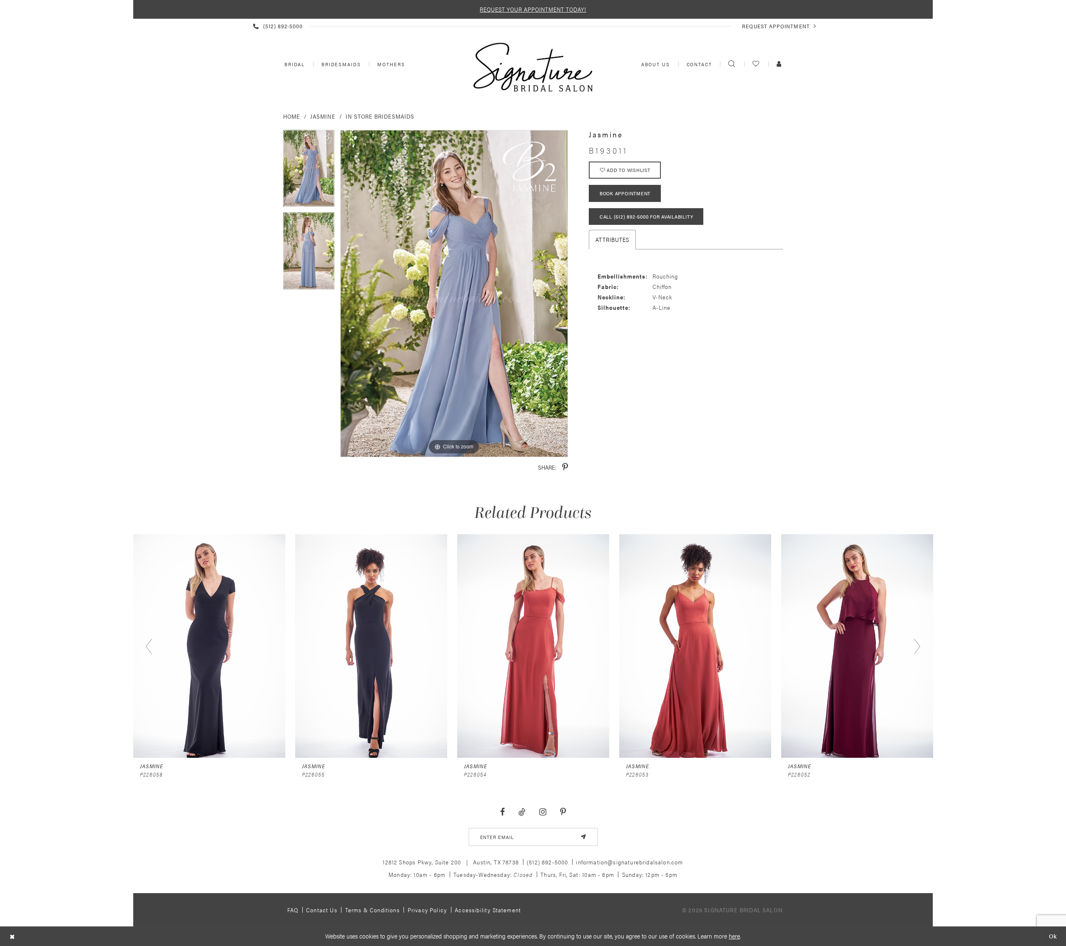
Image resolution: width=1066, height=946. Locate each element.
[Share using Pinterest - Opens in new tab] (565, 467)
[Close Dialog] (12, 936)
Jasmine (323, 116)
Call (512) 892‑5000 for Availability (646, 216)
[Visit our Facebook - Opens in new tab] (502, 812)
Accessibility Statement (488, 910)
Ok (1053, 936)
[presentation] (209, 646)
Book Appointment (625, 193)
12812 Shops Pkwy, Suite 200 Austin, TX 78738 (451, 862)
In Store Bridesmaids (380, 116)
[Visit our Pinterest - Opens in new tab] (563, 812)
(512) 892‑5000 (547, 862)
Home (291, 116)
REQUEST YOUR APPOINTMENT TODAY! (533, 9)
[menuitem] (293, 64)
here (734, 935)
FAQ (293, 910)
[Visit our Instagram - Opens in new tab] (542, 812)
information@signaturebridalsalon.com (629, 862)
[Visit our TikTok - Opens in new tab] (522, 812)
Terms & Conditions (372, 910)
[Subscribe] (583, 837)
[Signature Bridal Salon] (533, 67)
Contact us (321, 910)
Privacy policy (427, 910)
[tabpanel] (308, 171)
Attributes (612, 239)
